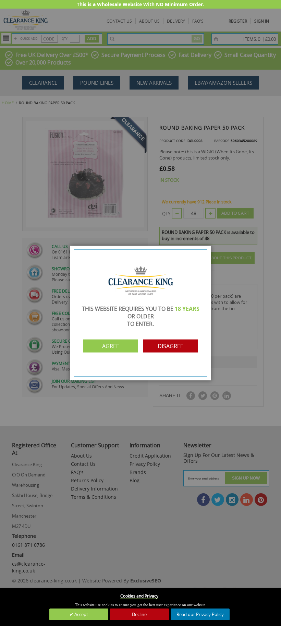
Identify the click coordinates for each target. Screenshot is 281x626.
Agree (110, 346)
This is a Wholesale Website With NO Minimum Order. (140, 4)
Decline (139, 614)
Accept (80, 614)
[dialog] (140, 313)
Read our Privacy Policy (200, 614)
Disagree (170, 346)
